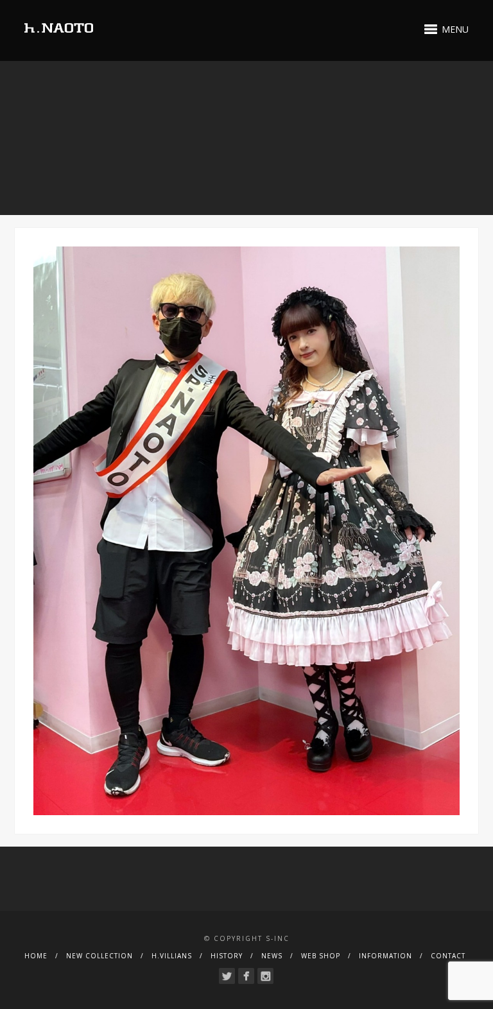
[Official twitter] (227, 976)
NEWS (271, 955)
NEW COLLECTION (99, 955)
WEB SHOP (320, 955)
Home (36, 955)
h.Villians (171, 955)
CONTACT (448, 955)
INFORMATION (385, 955)
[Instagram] (265, 976)
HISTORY (227, 955)
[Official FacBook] (246, 976)
